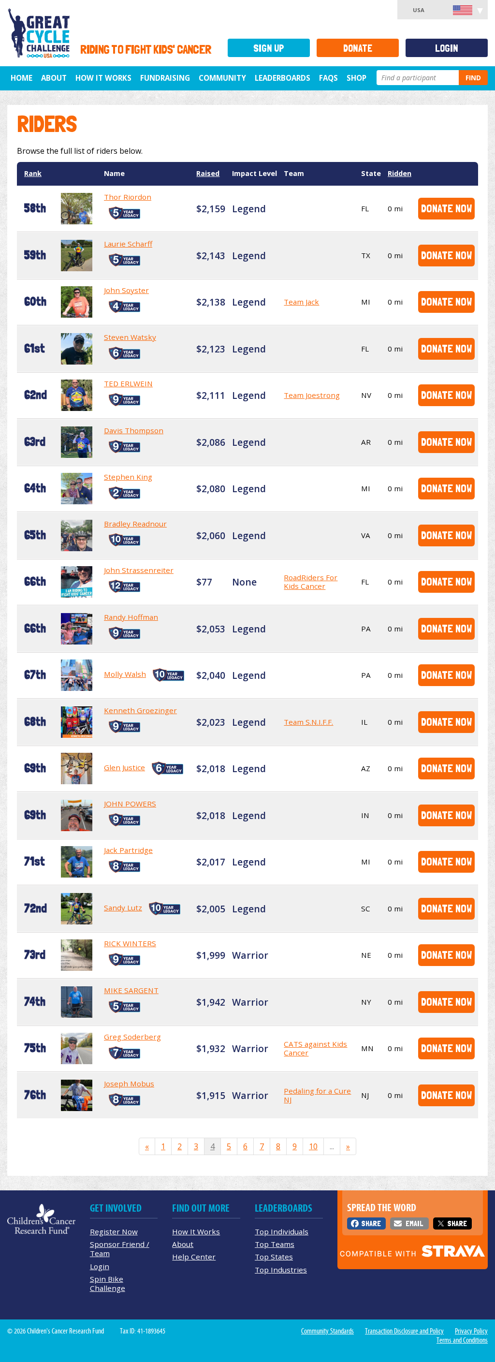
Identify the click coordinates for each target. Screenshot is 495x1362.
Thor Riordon (127, 197)
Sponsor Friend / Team (119, 1248)
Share (371, 1223)
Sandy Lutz (123, 907)
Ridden (399, 173)
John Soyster (126, 290)
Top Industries (281, 1269)
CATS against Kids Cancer (315, 1048)
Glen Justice (124, 767)
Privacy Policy (471, 1331)
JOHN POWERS (130, 803)
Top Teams (274, 1244)
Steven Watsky (130, 337)
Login (446, 48)
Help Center (194, 1256)
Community (222, 78)
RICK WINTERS (130, 943)
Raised (207, 173)
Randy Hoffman (131, 617)
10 (313, 1146)
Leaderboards (282, 78)
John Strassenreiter (139, 570)
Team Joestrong (312, 395)
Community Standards (327, 1331)
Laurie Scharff (128, 244)
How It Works (103, 78)
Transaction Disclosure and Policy (404, 1331)
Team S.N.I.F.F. (308, 722)
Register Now (114, 1231)
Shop (356, 78)
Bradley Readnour (135, 523)
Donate (357, 48)
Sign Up (268, 48)
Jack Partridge (128, 850)
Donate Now (446, 208)
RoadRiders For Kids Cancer (310, 581)
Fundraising (165, 78)
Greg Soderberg (132, 1036)
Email (414, 1223)
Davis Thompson (133, 430)
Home (21, 78)
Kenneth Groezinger (140, 710)
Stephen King (128, 477)
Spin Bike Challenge (107, 1283)
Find (473, 77)
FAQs (328, 78)
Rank (33, 173)
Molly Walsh (125, 674)
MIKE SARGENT (131, 990)
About (54, 78)
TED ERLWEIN (128, 383)
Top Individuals (281, 1231)
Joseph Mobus (129, 1083)
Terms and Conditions (462, 1340)
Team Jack (301, 302)
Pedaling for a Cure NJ (317, 1095)
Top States (274, 1256)
